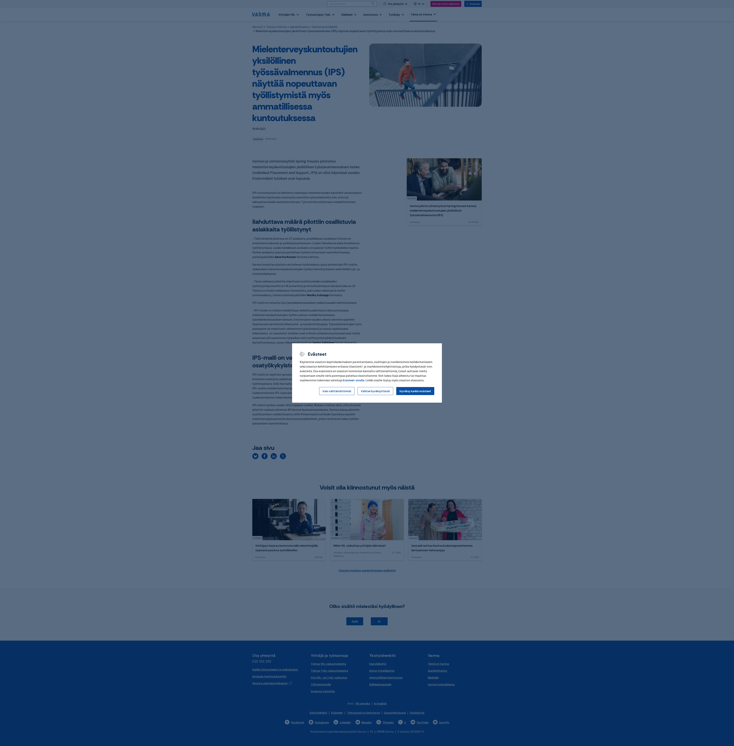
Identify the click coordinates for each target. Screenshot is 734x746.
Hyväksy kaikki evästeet (415, 391)
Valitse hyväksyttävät (375, 391)
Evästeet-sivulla (353, 380)
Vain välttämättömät (336, 391)
